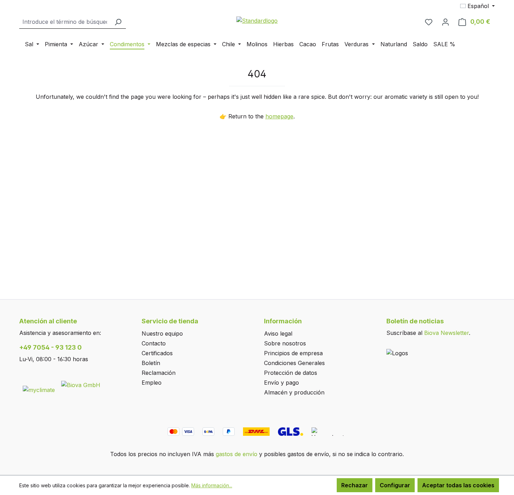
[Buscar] (118, 22)
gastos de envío (236, 454)
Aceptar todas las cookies (458, 485)
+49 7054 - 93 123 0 (50, 347)
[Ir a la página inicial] (257, 20)
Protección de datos (290, 372)
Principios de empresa (293, 353)
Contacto (154, 343)
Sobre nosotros (285, 343)
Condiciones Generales (294, 362)
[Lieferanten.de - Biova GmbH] (80, 384)
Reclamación (159, 372)
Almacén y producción (294, 392)
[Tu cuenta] (445, 22)
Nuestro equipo (162, 333)
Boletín (151, 362)
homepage (279, 116)
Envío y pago (281, 382)
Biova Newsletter (446, 332)
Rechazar (354, 485)
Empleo (152, 382)
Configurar (395, 485)
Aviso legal (278, 333)
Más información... (211, 485)
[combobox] (64, 22)
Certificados (157, 353)
